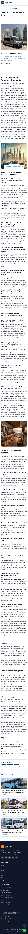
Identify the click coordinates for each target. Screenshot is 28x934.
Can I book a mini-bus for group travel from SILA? (14, 744)
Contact (3, 880)
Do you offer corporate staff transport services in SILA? (13, 747)
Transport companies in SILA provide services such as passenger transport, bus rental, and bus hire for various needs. (13, 742)
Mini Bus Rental (5, 890)
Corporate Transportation (7, 897)
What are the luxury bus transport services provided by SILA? (14, 750)
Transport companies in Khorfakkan (16, 412)
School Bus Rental (5, 895)
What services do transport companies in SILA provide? (12, 741)
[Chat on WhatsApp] (24, 930)
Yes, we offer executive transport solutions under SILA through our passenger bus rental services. (14, 754)
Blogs (2, 877)
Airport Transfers (5, 900)
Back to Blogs (8, 8)
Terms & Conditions (18, 931)
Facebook (10, 765)
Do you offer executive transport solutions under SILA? (13, 754)
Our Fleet (3, 868)
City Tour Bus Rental (6, 892)
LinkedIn (17, 765)
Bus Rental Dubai (14, 688)
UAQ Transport (6, 733)
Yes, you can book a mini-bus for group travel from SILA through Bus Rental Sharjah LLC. (13, 745)
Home (2, 865)
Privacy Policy (9, 931)
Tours (2, 873)
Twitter (3, 765)
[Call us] (24, 926)
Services (3, 870)
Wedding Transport (5, 902)
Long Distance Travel (6, 905)
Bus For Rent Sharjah (6, 887)
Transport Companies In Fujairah (14, 243)
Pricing (2, 875)
